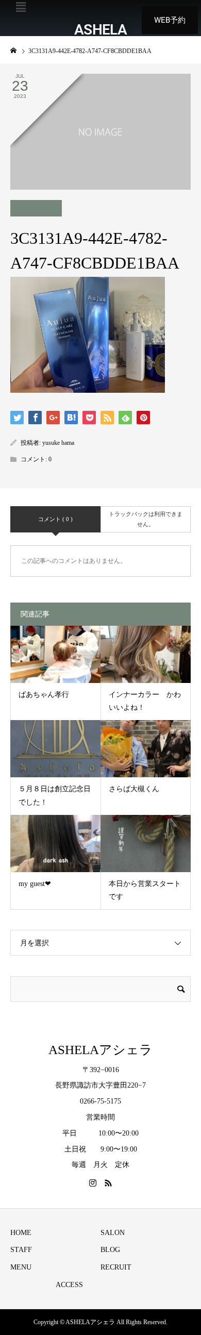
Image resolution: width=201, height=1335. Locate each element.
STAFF (21, 1250)
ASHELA (100, 29)
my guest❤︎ (35, 884)
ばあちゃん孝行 (44, 694)
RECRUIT (115, 1267)
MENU (20, 1267)
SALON (112, 1233)
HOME (20, 1233)
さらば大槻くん (134, 789)
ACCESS (69, 1285)
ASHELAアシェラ (100, 1050)
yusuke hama (58, 442)
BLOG (110, 1250)
